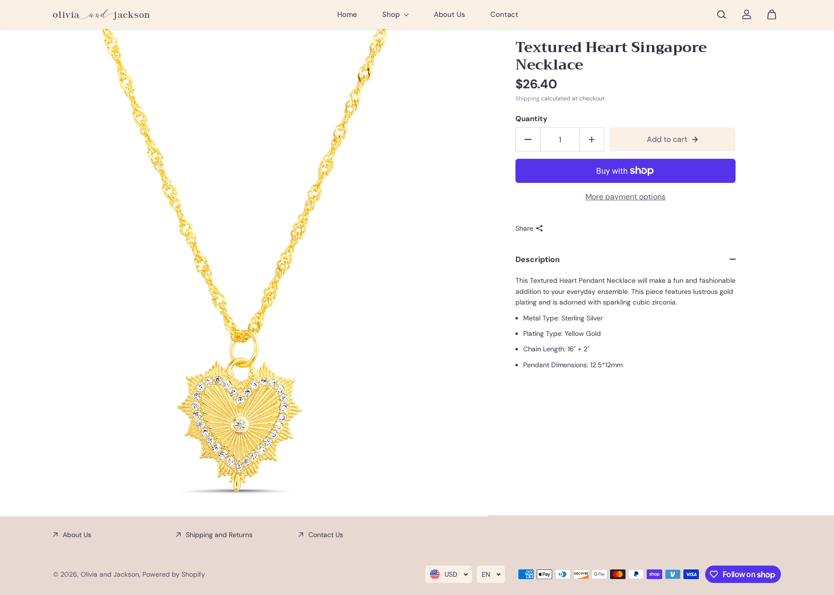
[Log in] (746, 14)
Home (347, 14)
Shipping (527, 98)
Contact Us (325, 534)
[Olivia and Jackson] (101, 15)
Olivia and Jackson (110, 574)
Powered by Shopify (173, 574)
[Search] (721, 14)
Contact (504, 14)
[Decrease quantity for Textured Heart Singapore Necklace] (528, 139)
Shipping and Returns (219, 534)
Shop (392, 14)
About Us (449, 14)
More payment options (625, 197)
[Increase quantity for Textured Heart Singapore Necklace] (591, 139)
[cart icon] (772, 14)
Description (537, 259)
